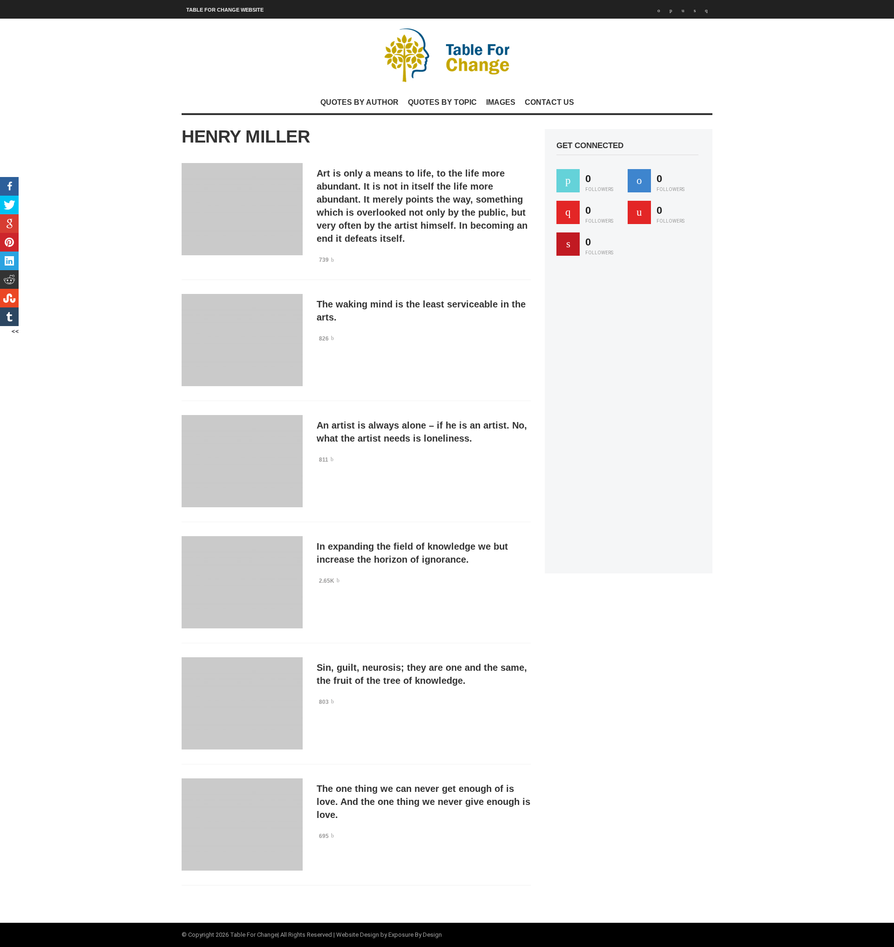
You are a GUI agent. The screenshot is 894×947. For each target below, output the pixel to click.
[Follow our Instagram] (639, 212)
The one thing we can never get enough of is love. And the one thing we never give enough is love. (423, 801)
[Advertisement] (626, 419)
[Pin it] (568, 244)
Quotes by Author (359, 102)
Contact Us (549, 102)
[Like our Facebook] (639, 180)
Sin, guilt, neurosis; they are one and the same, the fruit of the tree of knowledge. (422, 674)
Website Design (357, 934)
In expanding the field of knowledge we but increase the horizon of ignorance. (412, 553)
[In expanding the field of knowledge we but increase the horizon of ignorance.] (242, 582)
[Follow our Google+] (568, 212)
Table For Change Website (225, 10)
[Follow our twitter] (568, 180)
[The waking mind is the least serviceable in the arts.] (242, 340)
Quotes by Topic (442, 102)
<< (15, 331)
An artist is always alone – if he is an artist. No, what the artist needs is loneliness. (422, 431)
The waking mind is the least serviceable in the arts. (421, 310)
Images (500, 102)
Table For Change (254, 934)
